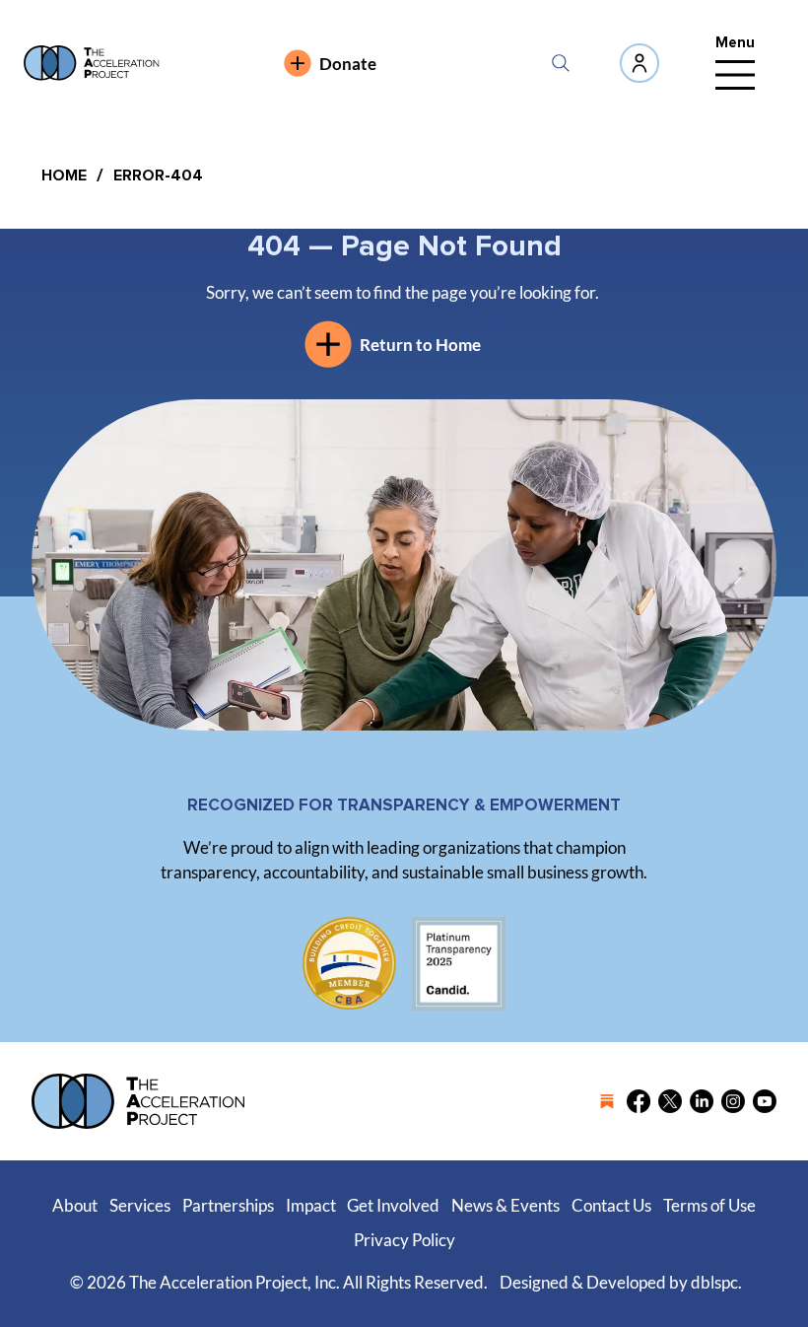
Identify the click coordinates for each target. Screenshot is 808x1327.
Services (139, 1205)
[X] (670, 1101)
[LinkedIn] (701, 1101)
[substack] (607, 1101)
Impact (311, 1205)
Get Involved (393, 1205)
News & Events (505, 1205)
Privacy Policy (404, 1239)
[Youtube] (764, 1101)
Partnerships (228, 1205)
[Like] (639, 63)
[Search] (560, 63)
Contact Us (611, 1205)
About (75, 1205)
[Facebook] (638, 1101)
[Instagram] (733, 1101)
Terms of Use (709, 1205)
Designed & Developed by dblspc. (621, 1282)
